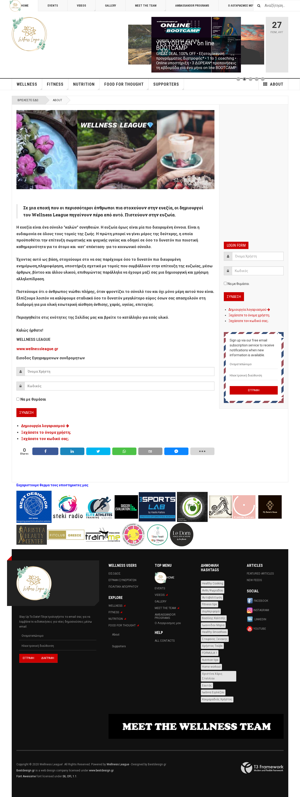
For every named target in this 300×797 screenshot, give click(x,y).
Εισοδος (115, 573)
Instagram (261, 610)
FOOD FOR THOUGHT (124, 84)
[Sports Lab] (157, 507)
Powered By (262, 768)
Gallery (110, 5)
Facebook (261, 601)
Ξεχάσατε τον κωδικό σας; (45, 439)
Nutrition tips (210, 660)
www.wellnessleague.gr (37, 349)
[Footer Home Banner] (196, 726)
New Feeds (254, 580)
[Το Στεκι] (68, 507)
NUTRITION (84, 84)
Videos (81, 5)
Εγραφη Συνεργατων (122, 580)
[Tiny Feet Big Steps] (157, 534)
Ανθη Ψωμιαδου (212, 590)
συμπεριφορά (211, 611)
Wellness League (118, 764)
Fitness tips (209, 604)
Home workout (211, 666)
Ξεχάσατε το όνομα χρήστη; (46, 432)
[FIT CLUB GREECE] (66, 534)
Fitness (55, 84)
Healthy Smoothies (214, 632)
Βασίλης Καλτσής (213, 618)
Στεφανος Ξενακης (215, 639)
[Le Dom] (181, 534)
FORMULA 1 (209, 653)
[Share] (45, 451)
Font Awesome (26, 776)
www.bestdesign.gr (101, 770)
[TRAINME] (103, 534)
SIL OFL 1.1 (70, 776)
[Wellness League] (29, 34)
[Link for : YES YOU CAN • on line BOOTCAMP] (196, 45)
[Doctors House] (270, 507)
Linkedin (260, 619)
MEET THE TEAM (145, 5)
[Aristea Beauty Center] (32, 534)
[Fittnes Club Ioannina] (192, 507)
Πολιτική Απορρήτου (123, 586)
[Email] (150, 451)
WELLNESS (27, 84)
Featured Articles (260, 573)
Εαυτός (207, 685)
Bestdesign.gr (25, 770)
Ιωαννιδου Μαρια (213, 625)
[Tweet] (98, 451)
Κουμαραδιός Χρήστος (217, 699)
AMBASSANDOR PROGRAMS (192, 5)
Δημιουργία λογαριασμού (43, 426)
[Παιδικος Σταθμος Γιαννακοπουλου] (133, 534)
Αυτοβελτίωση (212, 597)
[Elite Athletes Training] (99, 507)
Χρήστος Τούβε (212, 646)
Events (53, 5)
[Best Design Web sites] (34, 507)
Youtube (259, 628)
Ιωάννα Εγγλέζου (213, 692)
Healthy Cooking (212, 583)
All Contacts (165, 640)
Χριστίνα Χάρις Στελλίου (212, 676)
